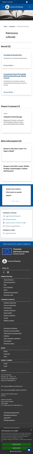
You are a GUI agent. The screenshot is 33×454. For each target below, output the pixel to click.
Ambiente (6, 336)
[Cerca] (30, 7)
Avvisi (5, 356)
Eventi (5, 366)
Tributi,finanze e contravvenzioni (13, 333)
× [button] (31, 430)
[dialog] (16, 441)
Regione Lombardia (7, 2)
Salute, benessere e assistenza (12, 338)
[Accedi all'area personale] (26, 2)
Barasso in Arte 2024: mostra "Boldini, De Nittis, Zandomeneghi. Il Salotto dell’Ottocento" (16, 168)
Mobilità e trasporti (9, 320)
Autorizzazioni (7, 341)
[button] (16, 451)
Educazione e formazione (10, 328)
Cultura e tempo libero (10, 305)
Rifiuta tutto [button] (16, 448)
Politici (5, 290)
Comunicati (7, 354)
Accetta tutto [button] (16, 444)
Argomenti (12, 26)
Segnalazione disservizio (10, 415)
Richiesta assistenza (9, 420)
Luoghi (5, 363)
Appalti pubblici (8, 313)
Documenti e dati (8, 295)
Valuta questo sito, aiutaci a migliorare (16, 244)
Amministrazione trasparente (12, 428)
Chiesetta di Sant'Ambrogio (13, 117)
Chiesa (5, 113)
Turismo (6, 318)
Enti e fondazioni (8, 287)
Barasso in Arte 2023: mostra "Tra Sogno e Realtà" (15, 149)
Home (5, 26)
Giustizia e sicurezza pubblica (12, 331)
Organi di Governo (9, 280)
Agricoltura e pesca (9, 343)
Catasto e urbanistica (9, 315)
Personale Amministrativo (11, 292)
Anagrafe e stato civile (10, 303)
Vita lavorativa (8, 308)
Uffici (5, 285)
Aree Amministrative (9, 282)
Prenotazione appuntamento (11, 413)
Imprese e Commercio (9, 310)
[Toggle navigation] (3, 7)
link (2, 441)
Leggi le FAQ (7, 418)
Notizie (6, 351)
